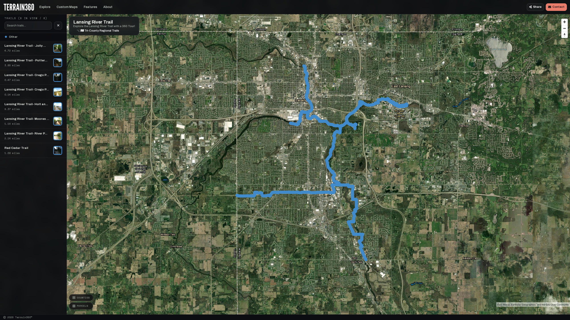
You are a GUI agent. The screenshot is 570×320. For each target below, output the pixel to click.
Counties (83, 297)
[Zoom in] (564, 22)
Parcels (82, 306)
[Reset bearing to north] (564, 35)
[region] (285, 157)
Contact (558, 6)
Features (90, 7)
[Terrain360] (19, 7)
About (107, 7)
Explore (44, 7)
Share (537, 6)
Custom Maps (67, 7)
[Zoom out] (564, 28)
